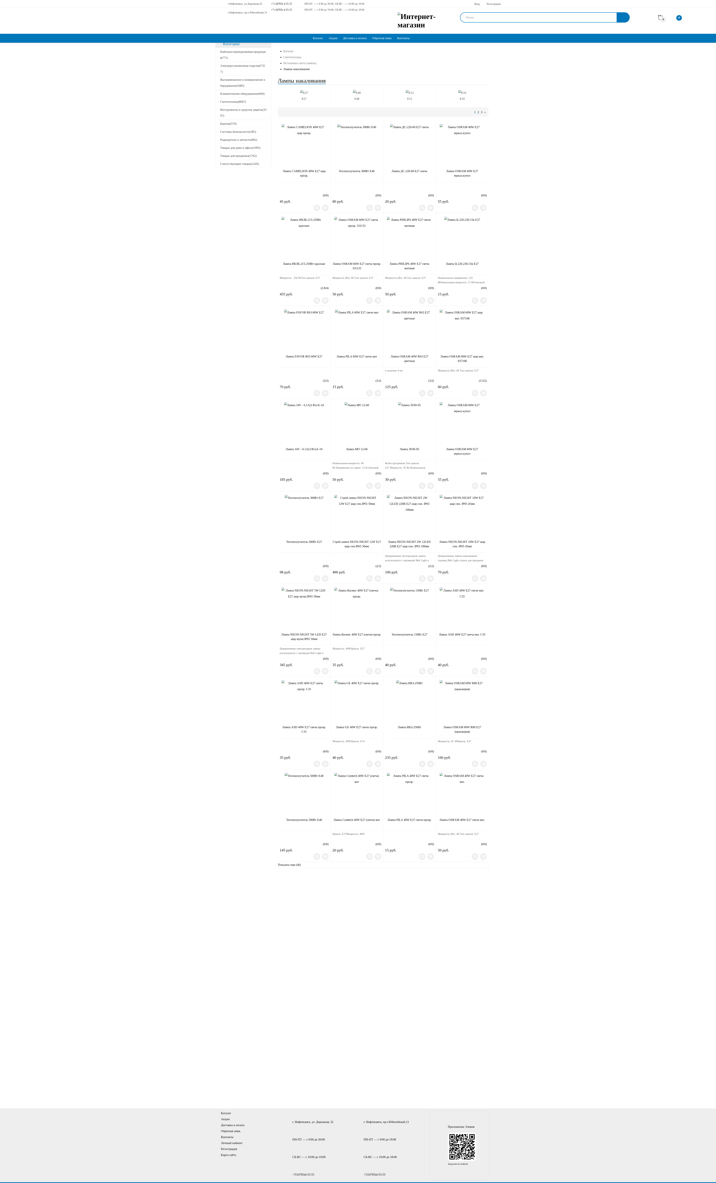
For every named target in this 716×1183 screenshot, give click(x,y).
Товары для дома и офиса (240, 147)
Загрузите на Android (458, 1164)
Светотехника (233, 101)
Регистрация (494, 4)
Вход (477, 4)
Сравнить (317, 208)
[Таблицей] (295, 112)
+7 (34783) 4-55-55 (281, 3)
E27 (304, 98)
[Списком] (289, 112)
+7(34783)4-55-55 (303, 1174)
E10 (462, 98)
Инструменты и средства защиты (243, 112)
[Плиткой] (282, 112)
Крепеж (228, 123)
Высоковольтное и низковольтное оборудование (242, 82)
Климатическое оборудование (242, 93)
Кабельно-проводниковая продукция (243, 54)
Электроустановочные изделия (242, 68)
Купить (325, 208)
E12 (409, 98)
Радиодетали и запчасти (238, 139)
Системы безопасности (238, 131)
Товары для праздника (238, 155)
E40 (356, 98)
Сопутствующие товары (239, 163)
